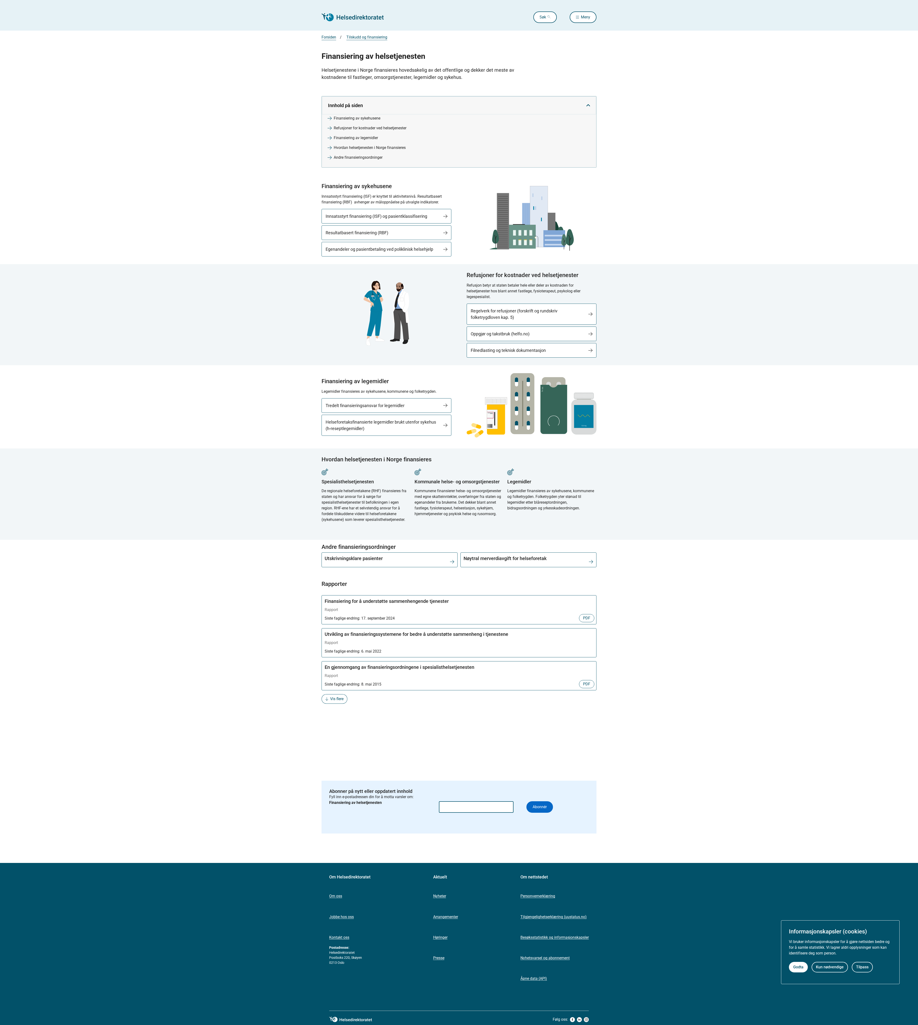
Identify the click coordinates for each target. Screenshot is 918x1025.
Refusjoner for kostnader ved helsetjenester (370, 128)
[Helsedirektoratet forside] (356, 17)
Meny (585, 17)
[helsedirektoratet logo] (354, 1019)
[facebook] (572, 1019)
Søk (543, 17)
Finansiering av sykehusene (357, 118)
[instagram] (586, 1019)
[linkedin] (579, 1019)
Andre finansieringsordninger (358, 157)
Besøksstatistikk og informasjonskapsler (554, 937)
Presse (438, 958)
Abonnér (540, 807)
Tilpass (862, 967)
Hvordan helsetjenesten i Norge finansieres (370, 147)
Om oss (335, 896)
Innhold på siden (345, 105)
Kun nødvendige (830, 967)
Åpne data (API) (533, 978)
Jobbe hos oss (341, 917)
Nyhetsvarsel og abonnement (545, 958)
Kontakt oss (339, 937)
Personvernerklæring (537, 896)
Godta (798, 967)
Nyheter (439, 896)
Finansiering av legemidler (356, 138)
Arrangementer (445, 917)
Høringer (440, 937)
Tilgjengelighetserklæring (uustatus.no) (553, 917)
